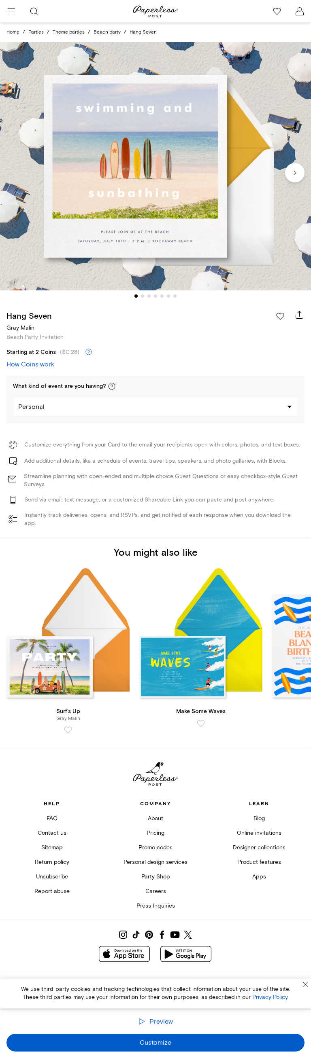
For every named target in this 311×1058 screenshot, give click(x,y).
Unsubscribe (52, 876)
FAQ (52, 818)
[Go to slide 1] (136, 296)
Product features (259, 862)
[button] (112, 386)
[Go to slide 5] (162, 296)
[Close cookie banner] (305, 984)
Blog (259, 818)
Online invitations (259, 832)
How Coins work (30, 364)
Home (12, 32)
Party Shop (155, 876)
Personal (31, 407)
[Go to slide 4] (155, 296)
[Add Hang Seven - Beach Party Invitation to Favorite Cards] (280, 316)
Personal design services (155, 862)
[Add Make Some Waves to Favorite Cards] (201, 723)
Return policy (52, 862)
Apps (259, 876)
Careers (155, 891)
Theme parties (69, 32)
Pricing (155, 832)
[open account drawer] (299, 11)
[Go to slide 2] (142, 296)
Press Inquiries (155, 905)
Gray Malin (20, 327)
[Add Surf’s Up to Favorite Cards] (68, 730)
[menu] (11, 11)
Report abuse (52, 891)
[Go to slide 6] (168, 296)
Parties (36, 32)
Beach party (107, 32)
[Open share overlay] (300, 315)
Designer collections (259, 847)
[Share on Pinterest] (149, 935)
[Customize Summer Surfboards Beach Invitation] (155, 166)
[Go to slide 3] (149, 296)
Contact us (52, 832)
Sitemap (52, 847)
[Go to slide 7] (175, 296)
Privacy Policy (270, 997)
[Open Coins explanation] (88, 352)
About (155, 818)
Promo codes (155, 847)
